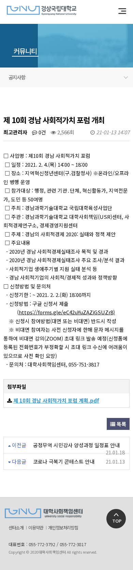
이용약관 (35, 527)
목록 (120, 423)
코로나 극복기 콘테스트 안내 (63, 461)
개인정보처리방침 (63, 527)
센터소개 (16, 527)
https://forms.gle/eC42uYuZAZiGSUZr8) (67, 312)
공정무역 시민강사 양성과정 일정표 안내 (76, 445)
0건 (41, 132)
